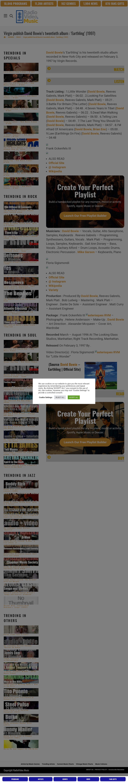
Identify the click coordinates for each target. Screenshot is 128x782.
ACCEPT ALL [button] (73, 397)
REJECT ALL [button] (60, 397)
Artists (41, 779)
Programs (15, 779)
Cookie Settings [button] (45, 397)
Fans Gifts (113, 779)
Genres (65, 779)
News (88, 779)
